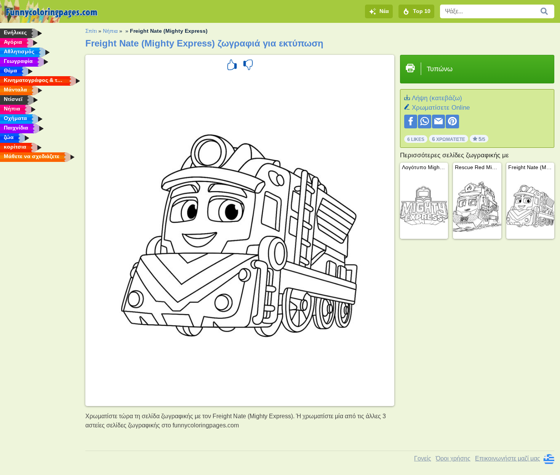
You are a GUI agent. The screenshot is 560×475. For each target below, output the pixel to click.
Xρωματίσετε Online (441, 107)
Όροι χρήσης (453, 458)
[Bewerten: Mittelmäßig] (248, 66)
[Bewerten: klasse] (232, 66)
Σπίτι (91, 31)
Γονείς (422, 458)
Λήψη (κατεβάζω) (437, 98)
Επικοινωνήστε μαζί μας (507, 458)
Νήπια (110, 31)
